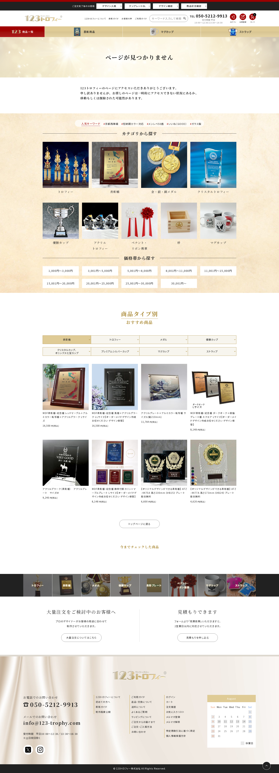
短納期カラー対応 (133, 123)
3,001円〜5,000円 (100, 271)
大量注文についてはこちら (81, 637)
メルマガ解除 (173, 722)
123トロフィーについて (95, 18)
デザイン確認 (166, 6)
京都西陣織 (111, 123)
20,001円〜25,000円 (100, 283)
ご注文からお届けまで (143, 722)
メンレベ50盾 (156, 123)
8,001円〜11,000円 (179, 271)
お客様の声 (127, 18)
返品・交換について (141, 701)
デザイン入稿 (109, 6)
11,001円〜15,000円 (218, 271)
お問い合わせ (138, 731)
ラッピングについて (141, 717)
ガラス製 (197, 123)
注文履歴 (171, 706)
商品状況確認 (193, 6)
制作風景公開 (103, 711)
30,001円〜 (179, 283)
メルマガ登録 (173, 717)
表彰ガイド (114, 18)
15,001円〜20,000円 (61, 283)
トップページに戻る (139, 524)
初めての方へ (103, 701)
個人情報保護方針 (176, 735)
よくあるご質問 (139, 711)
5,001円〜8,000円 (139, 271)
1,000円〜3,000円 (61, 271)
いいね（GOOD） (177, 123)
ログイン (170, 697)
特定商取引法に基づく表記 (180, 730)
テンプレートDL (137, 6)
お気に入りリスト (175, 711)
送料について (138, 706)
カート (169, 701)
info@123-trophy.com (52, 723)
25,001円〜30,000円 (139, 283)
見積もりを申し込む (197, 637)
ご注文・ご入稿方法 (141, 726)
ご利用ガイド (141, 18)
